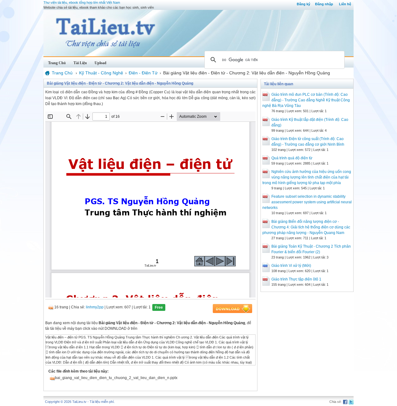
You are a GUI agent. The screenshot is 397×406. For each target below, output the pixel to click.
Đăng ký (303, 4)
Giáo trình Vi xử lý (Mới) (291, 265)
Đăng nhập (324, 4)
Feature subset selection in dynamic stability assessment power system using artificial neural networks (307, 202)
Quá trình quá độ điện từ (291, 158)
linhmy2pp (95, 307)
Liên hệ (345, 4)
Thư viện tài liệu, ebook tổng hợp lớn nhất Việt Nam (81, 2)
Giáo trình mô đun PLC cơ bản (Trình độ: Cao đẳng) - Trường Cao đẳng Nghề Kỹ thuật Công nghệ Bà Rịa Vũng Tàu (306, 100)
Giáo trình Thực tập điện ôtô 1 (296, 279)
